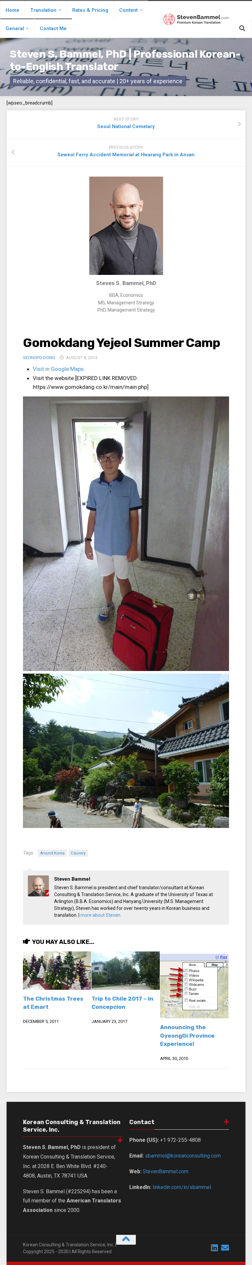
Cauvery (78, 853)
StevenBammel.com (165, 1171)
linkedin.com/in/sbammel (182, 1187)
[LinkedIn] (215, 1248)
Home (12, 10)
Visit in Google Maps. (59, 369)
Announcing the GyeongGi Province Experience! (187, 1035)
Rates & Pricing (90, 10)
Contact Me (53, 28)
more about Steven (100, 915)
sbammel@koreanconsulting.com (183, 1156)
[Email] (225, 1248)
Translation (43, 10)
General (15, 28)
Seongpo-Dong (39, 357)
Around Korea (52, 853)
